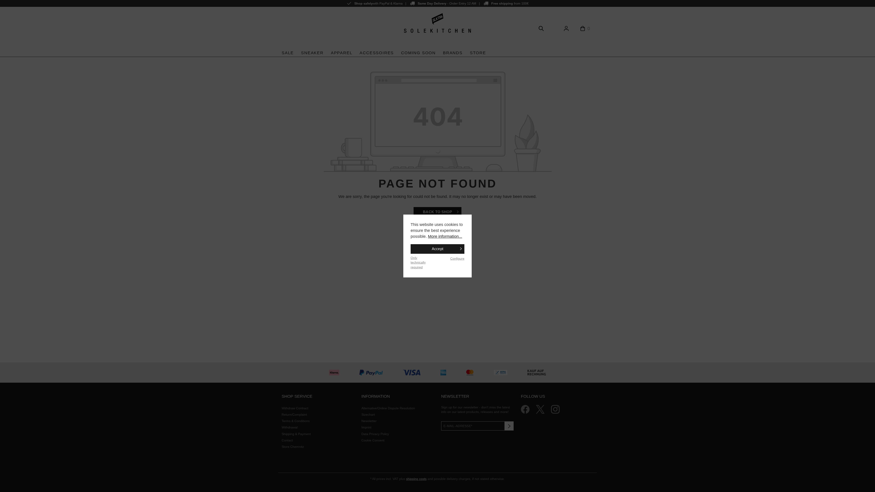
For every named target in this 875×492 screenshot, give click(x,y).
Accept (437, 249)
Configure (457, 258)
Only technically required (418, 262)
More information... (445, 236)
